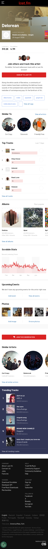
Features (5, 474)
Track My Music (30, 466)
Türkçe (36, 518)
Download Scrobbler (9, 482)
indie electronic (10, 104)
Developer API (7, 485)
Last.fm (24, 3)
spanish (28, 98)
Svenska (29, 518)
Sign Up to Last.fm (24, 75)
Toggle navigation (3, 3)
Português (12, 518)
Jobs (4, 471)
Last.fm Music (40, 530)
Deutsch (12, 515)
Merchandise (6, 490)
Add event (12, 296)
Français (27, 515)
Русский (20, 518)
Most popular (39, 204)
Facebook (28, 496)
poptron (39, 98)
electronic (8, 98)
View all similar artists (10, 382)
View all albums (7, 241)
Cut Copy (8, 134)
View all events (34, 296)
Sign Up (28, 482)
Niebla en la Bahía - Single (22, 35)
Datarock (24, 134)
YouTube (28, 506)
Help (26, 474)
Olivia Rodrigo (22, 409)
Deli (13, 149)
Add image (12, 321)
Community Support (32, 468)
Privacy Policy (7, 530)
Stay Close (15, 159)
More (45, 151)
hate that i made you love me (28, 439)
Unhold (14, 168)
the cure (20, 406)
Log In (27, 485)
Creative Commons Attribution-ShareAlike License (19, 534)
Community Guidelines (33, 471)
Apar (25, 230)
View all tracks (7, 196)
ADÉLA (19, 398)
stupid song (22, 417)
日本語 (42, 515)
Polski (4, 518)
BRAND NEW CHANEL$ (25, 428)
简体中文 (5, 520)
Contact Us (6, 468)
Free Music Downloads (10, 487)
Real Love (15, 177)
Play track (41, 151)
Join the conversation (25, 337)
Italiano (35, 515)
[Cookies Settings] (3, 545)
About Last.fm (7, 466)
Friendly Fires (39, 134)
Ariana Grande (22, 442)
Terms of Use (36, 527)
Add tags (21, 104)
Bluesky (28, 501)
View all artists (40, 114)
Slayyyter (20, 431)
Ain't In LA (20, 396)
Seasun (14, 187)
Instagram (29, 504)
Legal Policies (17, 530)
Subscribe (28, 487)
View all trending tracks (10, 451)
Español (19, 515)
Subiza (5, 230)
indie (18, 98)
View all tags (28, 104)
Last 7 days (39, 143)
